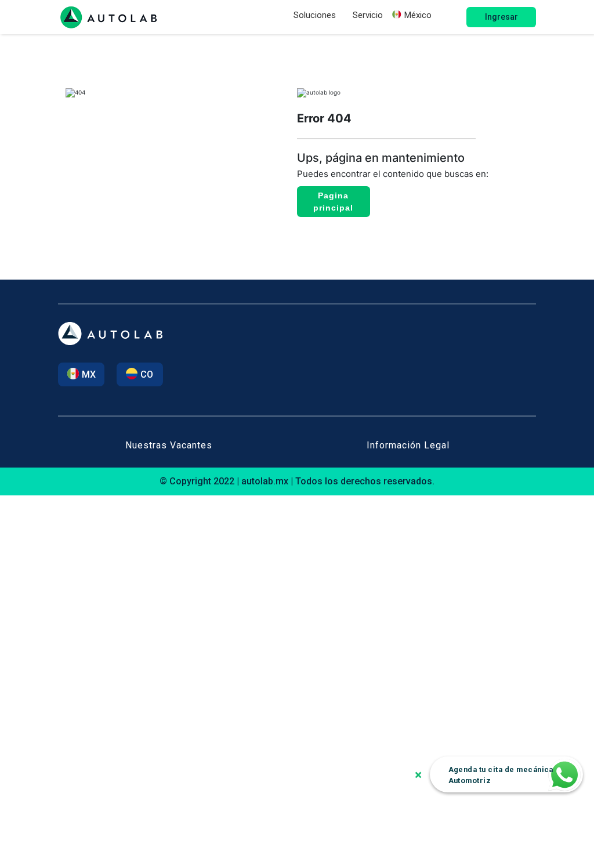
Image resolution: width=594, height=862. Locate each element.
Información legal (408, 445)
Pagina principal (333, 201)
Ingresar (501, 16)
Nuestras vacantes (168, 445)
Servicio (368, 15)
